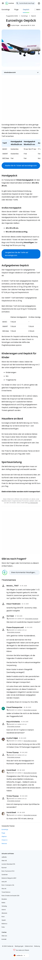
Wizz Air (4, 888)
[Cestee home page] (9, 3)
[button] (2, 3)
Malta (3, 902)
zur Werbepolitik (33, 503)
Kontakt (4, 939)
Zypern (4, 920)
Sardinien (5, 874)
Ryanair (4, 867)
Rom (3, 916)
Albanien (4, 913)
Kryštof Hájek (15, 25)
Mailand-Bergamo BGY (9, 878)
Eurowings (6, 9)
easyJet (4, 881)
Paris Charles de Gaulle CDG (10, 895)
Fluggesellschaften (12, 16)
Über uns (4, 936)
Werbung (37, 946)
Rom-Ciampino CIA (8, 885)
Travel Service (6, 892)
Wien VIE (4, 860)
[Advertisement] (21, 99)
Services (4, 843)
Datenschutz (29, 946)
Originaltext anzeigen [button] (31, 619)
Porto (3, 927)
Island (4, 909)
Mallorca (4, 923)
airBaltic (4, 857)
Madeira (4, 899)
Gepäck (26, 9)
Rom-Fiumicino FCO (8, 871)
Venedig (4, 906)
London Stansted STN (8, 864)
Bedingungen (19, 946)
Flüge (16, 9)
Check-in (4, 840)
